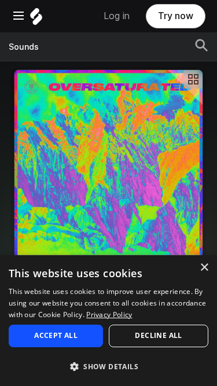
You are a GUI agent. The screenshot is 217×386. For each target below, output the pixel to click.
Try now (175, 15)
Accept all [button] (56, 335)
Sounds (24, 47)
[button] (108, 366)
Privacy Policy (109, 314)
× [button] (204, 267)
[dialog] (108, 320)
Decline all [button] (158, 335)
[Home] (36, 19)
